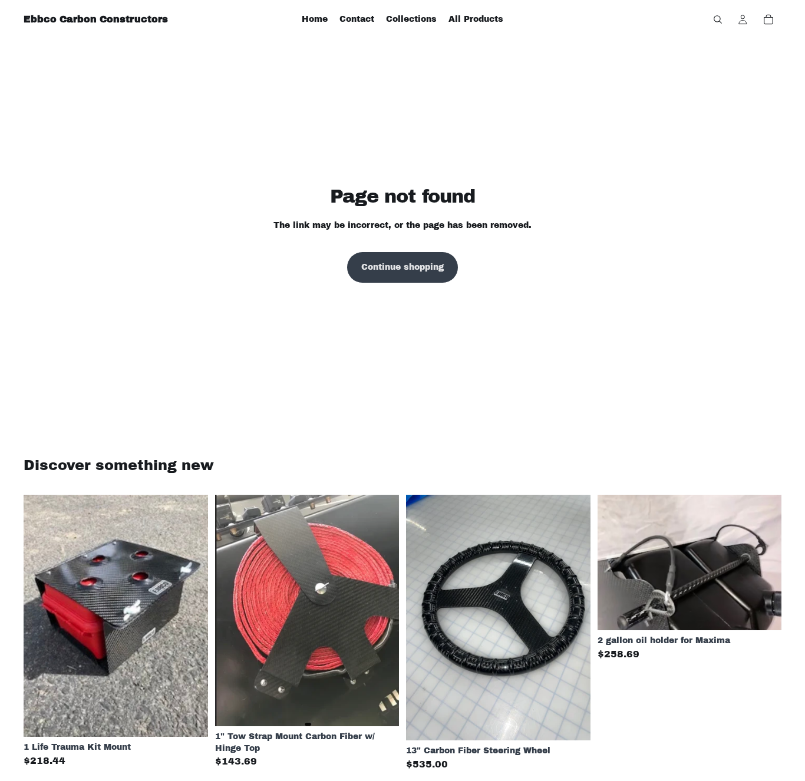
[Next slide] (190, 616)
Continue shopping (402, 267)
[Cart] (768, 19)
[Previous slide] (41, 616)
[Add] (189, 719)
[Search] (718, 19)
